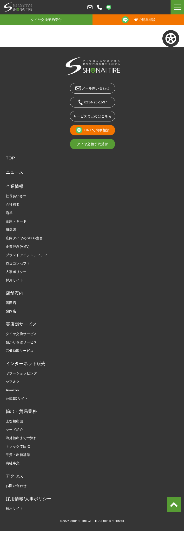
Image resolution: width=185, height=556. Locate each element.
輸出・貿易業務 (21, 411)
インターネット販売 (26, 363)
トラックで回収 (18, 446)
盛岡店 (11, 311)
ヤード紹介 (14, 429)
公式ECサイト (17, 398)
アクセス (15, 476)
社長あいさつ (16, 196)
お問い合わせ (16, 486)
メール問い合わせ (96, 88)
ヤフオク (13, 382)
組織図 (11, 230)
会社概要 (13, 204)
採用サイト (14, 280)
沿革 (9, 213)
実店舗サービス (21, 324)
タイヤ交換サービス (21, 334)
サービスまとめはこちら (92, 116)
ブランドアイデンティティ (26, 255)
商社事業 (13, 463)
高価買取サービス (19, 351)
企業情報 (15, 186)
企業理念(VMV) (18, 246)
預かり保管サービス (21, 342)
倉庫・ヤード (16, 221)
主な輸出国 (14, 421)
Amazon (12, 390)
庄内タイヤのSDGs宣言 (24, 238)
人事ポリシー (16, 272)
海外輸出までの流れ (21, 438)
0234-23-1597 (95, 102)
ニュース (15, 172)
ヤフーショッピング (21, 373)
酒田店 (11, 303)
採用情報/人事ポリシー (29, 498)
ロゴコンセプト (18, 263)
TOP (10, 158)
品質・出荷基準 (18, 455)
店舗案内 (15, 293)
